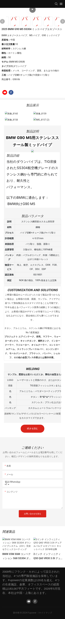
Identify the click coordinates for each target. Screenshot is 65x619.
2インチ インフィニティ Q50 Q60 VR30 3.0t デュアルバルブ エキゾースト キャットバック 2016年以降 (47, 556)
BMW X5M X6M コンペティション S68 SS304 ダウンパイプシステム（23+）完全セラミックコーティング (16, 556)
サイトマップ (45, 612)
